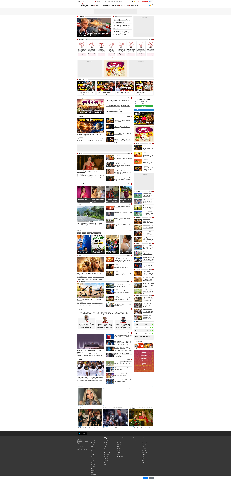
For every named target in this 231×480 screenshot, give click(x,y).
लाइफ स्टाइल (82, 281)
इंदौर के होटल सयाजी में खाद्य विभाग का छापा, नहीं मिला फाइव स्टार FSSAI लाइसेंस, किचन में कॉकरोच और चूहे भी (148, 317)
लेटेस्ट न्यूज (81, 98)
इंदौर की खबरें (139, 295)
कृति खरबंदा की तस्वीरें (82, 199)
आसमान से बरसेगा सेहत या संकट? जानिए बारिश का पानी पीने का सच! (122, 285)
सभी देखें (128, 98)
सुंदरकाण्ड (144, 364)
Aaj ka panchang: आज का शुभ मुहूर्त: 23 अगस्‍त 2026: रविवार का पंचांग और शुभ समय (148, 162)
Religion (94, 233)
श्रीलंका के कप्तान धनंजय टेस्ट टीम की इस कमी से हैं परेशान (90, 377)
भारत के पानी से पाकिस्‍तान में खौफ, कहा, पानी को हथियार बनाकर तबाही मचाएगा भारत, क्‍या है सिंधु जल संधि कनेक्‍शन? (118, 106)
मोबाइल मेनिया (93, 474)
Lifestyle (84, 233)
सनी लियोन (106, 460)
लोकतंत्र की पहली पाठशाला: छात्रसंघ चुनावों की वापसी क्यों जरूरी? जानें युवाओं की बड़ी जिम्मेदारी (104, 313)
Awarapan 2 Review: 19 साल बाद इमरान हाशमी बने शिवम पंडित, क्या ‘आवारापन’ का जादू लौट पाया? (122, 267)
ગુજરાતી (120, 1)
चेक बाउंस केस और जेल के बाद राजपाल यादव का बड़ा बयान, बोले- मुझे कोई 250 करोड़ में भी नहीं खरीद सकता (122, 172)
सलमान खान (106, 458)
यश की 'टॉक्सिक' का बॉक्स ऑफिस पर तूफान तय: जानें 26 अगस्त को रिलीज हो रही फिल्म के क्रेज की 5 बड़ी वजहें (123, 260)
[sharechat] (134, 1)
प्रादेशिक (92, 452)
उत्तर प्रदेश (93, 442)
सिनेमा (79, 187)
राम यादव (86, 321)
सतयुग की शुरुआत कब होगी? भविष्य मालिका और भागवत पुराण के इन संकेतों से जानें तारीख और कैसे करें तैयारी (148, 239)
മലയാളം (113, 1)
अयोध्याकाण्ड (144, 355)
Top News (81, 16)
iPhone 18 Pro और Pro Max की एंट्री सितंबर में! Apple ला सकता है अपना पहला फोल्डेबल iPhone (123, 355)
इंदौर (92, 450)
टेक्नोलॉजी (81, 333)
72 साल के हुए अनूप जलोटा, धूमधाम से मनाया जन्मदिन (112, 200)
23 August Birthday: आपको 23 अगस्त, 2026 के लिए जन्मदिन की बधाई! (148, 148)
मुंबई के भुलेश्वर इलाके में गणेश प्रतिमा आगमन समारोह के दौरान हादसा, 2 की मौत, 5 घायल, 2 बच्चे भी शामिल (121, 20)
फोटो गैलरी (81, 184)
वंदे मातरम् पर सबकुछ (106, 5)
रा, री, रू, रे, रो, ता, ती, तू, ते (141, 54)
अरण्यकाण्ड (144, 358)
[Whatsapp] (141, 1)
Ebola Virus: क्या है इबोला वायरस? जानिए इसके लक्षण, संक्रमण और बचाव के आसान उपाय (123, 292)
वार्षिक (120, 58)
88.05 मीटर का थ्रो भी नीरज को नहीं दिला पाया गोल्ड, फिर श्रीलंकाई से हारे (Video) (148, 201)
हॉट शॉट (105, 442)
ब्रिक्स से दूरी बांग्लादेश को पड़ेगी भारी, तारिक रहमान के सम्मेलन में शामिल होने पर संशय (123, 313)
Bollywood (89, 233)
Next (110, 27)
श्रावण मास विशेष (115, 5)
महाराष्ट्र (92, 460)
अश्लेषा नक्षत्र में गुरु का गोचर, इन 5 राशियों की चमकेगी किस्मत (123, 134)
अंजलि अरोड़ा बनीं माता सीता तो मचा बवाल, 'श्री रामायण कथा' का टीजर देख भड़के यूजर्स (89, 274)
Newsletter (144, 1)
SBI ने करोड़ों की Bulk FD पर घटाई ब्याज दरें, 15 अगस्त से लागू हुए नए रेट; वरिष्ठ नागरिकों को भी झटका (148, 247)
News (99, 233)
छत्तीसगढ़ (92, 456)
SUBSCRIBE (143, 106)
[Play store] (150, 5)
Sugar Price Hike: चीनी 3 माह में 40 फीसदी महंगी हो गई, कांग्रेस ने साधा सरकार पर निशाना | (143, 93)
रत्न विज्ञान (143, 462)
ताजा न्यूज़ (138, 101)
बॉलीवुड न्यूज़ (106, 440)
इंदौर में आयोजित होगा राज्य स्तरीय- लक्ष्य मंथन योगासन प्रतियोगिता (89, 300)
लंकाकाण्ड (144, 366)
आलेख (105, 448)
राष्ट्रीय (92, 446)
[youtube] (139, 1)
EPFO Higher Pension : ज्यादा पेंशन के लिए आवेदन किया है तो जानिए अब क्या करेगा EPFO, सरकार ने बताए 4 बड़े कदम (148, 253)
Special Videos (83, 79)
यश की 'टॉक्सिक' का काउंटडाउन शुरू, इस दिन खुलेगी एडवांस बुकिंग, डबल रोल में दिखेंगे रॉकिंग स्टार (122, 165)
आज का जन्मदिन (144, 442)
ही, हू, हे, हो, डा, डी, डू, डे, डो (111, 54)
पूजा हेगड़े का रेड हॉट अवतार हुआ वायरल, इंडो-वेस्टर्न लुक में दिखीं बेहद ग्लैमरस (90, 171)
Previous (78, 27)
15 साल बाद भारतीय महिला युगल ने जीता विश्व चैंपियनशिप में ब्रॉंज (148, 195)
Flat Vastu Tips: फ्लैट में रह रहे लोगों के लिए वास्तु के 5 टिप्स (148, 285)
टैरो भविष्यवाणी (144, 452)
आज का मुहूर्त (144, 444)
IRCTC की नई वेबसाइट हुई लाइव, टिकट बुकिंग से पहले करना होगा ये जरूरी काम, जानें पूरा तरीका (148, 259)
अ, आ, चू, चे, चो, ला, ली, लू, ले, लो (81, 54)
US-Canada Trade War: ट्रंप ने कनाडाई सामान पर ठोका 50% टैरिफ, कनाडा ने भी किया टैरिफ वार (117, 110)
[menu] (78, 5)
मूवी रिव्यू (105, 446)
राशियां (143, 446)
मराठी (105, 1)
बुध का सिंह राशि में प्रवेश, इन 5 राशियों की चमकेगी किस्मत (122, 120)
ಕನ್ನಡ (117, 1)
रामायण (118, 448)
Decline (151, 477)
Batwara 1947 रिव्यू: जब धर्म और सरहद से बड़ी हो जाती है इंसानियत (122, 273)
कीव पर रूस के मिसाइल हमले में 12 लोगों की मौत (122, 225)
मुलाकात (105, 464)
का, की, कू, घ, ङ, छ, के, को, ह (101, 54)
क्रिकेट (122, 5)
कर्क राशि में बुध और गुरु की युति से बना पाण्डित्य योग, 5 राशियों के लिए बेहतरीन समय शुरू (122, 127)
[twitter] (132, 1)
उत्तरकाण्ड (144, 369)
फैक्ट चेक (93, 470)
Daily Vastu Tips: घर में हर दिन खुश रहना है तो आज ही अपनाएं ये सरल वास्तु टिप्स (148, 279)
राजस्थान (92, 462)
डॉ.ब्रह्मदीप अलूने (123, 322)
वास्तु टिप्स (138, 269)
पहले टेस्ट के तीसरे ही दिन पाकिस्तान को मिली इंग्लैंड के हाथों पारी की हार (122, 374)
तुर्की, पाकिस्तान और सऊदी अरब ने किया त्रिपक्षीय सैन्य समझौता (122, 304)
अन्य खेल (138, 191)
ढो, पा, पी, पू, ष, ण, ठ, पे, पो (131, 54)
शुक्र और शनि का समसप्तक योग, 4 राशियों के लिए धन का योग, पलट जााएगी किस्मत (89, 135)
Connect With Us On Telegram (145, 110)
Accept (146, 477)
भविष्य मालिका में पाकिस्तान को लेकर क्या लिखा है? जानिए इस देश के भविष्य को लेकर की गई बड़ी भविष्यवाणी (148, 221)
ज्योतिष (127, 5)
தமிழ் (102, 1)
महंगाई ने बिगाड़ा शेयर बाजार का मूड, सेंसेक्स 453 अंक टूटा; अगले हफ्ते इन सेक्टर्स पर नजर (117, 101)
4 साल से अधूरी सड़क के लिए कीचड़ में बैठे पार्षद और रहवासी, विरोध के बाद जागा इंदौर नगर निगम (148, 305)
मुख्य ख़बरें (93, 444)
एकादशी (118, 440)
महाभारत (118, 450)
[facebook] (130, 1)
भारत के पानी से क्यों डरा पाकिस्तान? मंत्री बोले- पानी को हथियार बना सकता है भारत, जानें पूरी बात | (85, 93)
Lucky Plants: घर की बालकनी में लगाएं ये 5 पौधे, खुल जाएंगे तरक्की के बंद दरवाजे (148, 291)
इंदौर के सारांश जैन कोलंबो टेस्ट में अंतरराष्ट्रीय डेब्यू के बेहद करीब (123, 368)
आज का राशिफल (83, 39)
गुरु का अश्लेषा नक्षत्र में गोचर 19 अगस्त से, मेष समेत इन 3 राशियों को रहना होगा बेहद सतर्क (123, 141)
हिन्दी (95, 1)
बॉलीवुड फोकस (106, 456)
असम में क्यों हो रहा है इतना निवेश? (85, 222)
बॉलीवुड (97, 5)
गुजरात (92, 458)
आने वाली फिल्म (106, 454)
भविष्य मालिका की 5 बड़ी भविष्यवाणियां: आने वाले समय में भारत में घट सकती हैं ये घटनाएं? (148, 227)
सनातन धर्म (119, 444)
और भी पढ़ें (128, 309)
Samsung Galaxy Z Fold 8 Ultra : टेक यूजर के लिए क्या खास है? (89, 351)
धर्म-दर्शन (118, 454)
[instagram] (136, 1)
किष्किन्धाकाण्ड (144, 361)
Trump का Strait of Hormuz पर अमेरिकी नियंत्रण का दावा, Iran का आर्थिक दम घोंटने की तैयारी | (105, 93)
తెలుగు (109, 1)
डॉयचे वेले (81, 204)
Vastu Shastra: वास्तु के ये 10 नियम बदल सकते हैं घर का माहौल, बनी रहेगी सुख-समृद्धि (148, 273)
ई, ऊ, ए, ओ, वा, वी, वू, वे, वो (91, 54)
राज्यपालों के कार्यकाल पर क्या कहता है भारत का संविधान (122, 219)
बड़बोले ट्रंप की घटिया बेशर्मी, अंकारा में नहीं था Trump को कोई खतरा (86, 312)
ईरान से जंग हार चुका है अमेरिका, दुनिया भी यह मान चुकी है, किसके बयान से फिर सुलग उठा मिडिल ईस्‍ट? (121, 27)
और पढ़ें (150, 39)
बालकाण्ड (144, 353)
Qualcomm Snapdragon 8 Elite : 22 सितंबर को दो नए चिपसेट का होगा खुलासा (123, 335)
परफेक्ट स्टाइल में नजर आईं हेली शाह (125, 200)
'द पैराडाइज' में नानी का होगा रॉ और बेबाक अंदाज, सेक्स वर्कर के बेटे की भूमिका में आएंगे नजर (122, 179)
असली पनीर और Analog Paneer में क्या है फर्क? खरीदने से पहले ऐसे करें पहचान (123, 298)
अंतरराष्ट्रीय (93, 448)
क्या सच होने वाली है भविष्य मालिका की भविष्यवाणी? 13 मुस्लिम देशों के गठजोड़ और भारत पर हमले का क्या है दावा (148, 233)
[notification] (152, 5)
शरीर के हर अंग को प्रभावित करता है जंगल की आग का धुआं (122, 207)
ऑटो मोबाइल (93, 466)
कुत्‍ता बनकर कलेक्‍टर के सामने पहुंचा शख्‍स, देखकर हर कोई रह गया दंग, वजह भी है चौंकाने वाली (148, 311)
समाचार (92, 5)
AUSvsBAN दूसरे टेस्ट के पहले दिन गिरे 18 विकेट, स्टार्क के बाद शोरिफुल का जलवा (123, 362)
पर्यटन (105, 450)
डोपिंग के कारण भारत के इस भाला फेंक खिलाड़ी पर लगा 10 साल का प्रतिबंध (148, 207)
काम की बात (138, 243)
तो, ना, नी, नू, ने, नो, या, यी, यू (150, 54)
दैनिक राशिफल (144, 440)
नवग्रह (143, 460)
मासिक (116, 58)
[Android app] (82, 433)
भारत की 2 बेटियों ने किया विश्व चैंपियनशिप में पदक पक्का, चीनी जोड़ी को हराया (148, 213)
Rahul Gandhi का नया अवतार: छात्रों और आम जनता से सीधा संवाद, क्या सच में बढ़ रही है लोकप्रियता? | (125, 93)
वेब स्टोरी (105, 444)
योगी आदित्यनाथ (94, 440)
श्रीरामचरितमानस (134, 5)
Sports (79, 233)
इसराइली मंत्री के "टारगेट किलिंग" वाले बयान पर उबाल (123, 213)
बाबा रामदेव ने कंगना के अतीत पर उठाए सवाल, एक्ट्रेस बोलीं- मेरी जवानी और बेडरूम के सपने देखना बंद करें (123, 158)
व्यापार (137, 321)
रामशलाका (143, 454)
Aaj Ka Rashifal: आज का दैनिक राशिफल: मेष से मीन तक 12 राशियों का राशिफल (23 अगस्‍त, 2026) (148, 155)
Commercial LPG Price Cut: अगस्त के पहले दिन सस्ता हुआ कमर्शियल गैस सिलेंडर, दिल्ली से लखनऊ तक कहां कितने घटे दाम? (148, 265)
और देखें (130, 230)
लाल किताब (144, 448)
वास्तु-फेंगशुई (144, 450)
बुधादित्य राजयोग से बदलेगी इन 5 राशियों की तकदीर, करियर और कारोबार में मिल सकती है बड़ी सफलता (148, 169)
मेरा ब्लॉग (81, 309)
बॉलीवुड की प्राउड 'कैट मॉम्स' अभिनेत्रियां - (98, 200)
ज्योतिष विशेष (139, 341)
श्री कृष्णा (118, 446)
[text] (86, 86)
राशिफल (81, 116)
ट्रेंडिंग (115, 16)
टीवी (104, 462)
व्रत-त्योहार (118, 452)
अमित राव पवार (105, 322)
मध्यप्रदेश (92, 454)
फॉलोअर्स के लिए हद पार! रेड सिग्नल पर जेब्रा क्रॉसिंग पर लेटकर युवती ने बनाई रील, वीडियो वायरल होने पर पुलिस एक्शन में (148, 299)
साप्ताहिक (111, 58)
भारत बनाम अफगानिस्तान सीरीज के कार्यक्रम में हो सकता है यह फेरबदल (123, 380)
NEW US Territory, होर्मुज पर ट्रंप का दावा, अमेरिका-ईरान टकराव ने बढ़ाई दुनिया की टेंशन (94, 34)
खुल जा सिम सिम (107, 452)
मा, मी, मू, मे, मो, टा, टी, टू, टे (121, 54)
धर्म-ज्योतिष (149, 101)
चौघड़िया (143, 456)
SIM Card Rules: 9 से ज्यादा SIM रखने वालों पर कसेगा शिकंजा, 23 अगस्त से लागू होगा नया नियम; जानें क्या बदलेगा (122, 342)
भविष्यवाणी (138, 217)
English (98, 1)
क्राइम (92, 468)
